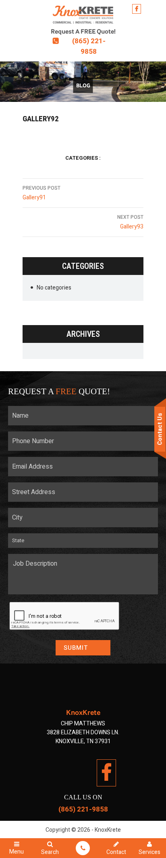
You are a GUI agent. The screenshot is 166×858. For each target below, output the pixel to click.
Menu (16, 851)
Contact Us (160, 429)
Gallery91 (41, 193)
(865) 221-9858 (89, 46)
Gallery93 (130, 222)
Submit (76, 647)
